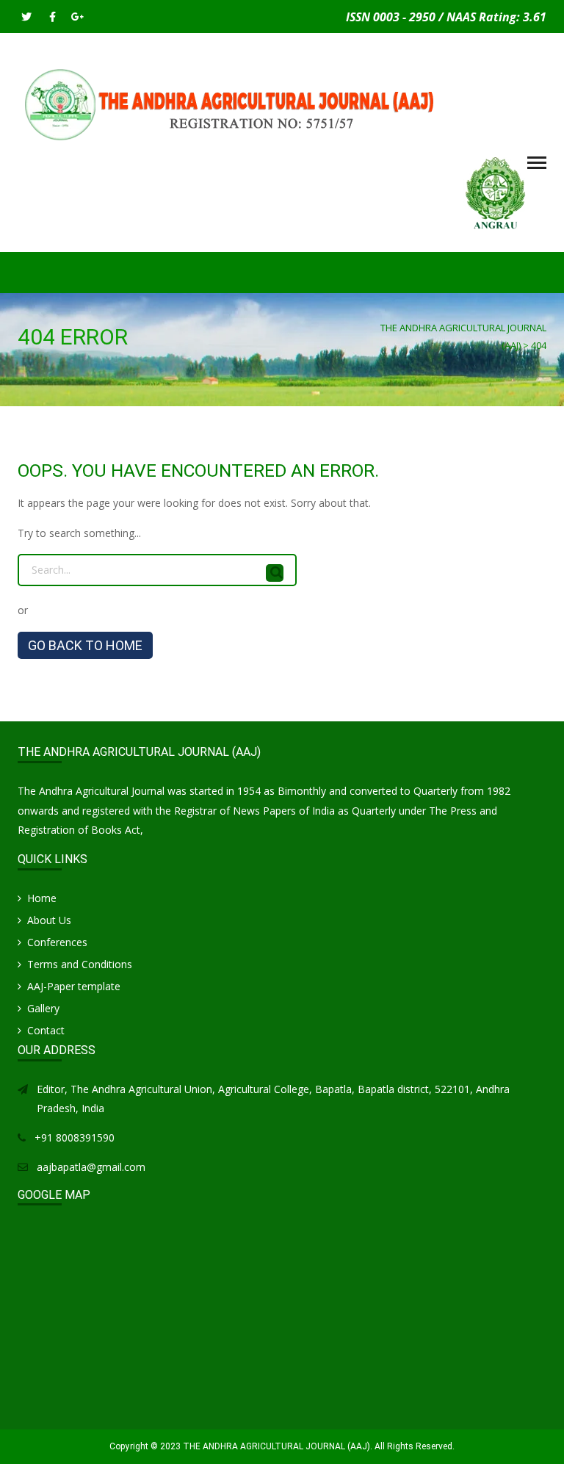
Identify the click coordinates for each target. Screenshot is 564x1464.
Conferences (57, 942)
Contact (46, 1030)
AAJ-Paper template (73, 986)
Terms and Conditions (79, 964)
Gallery (43, 1008)
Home (42, 898)
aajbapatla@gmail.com (91, 1167)
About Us (49, 920)
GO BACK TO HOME (85, 645)
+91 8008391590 (75, 1137)
